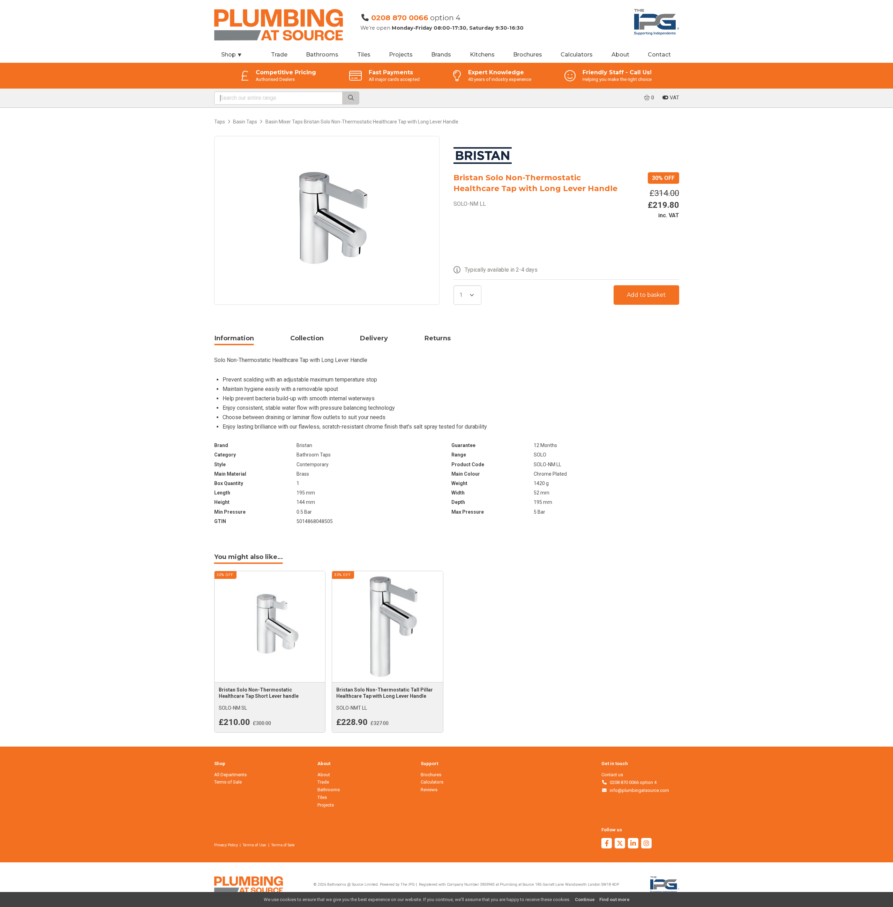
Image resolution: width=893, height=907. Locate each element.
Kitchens (482, 54)
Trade (279, 54)
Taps (219, 121)
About (620, 54)
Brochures (527, 54)
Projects (401, 54)
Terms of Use (254, 845)
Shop (231, 54)
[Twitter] (620, 844)
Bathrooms (322, 54)
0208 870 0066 (399, 17)
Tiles (363, 54)
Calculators (577, 54)
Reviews (429, 789)
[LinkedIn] (633, 844)
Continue (585, 899)
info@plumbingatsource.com (638, 790)
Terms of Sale (228, 782)
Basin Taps (245, 121)
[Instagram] (646, 844)
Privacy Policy (226, 845)
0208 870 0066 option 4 (631, 782)
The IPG (407, 884)
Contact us (612, 774)
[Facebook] (606, 844)
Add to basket (646, 295)
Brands (441, 54)
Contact (659, 54)
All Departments (230, 774)
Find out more (614, 899)
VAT (673, 98)
